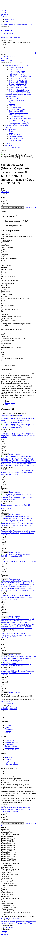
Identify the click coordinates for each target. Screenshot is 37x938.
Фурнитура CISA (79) (16, 89)
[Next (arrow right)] (4, 806)
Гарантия (4, 16)
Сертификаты (10, 744)
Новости (8, 759)
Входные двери (14, 98)
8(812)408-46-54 (6, 30)
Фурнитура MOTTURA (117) (19, 91)
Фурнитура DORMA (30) (18, 84)
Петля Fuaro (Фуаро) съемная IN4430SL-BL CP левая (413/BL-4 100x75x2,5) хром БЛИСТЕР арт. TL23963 (18, 435)
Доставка (4, 10)
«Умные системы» (15, 140)
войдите (20, 415)
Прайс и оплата (10, 740)
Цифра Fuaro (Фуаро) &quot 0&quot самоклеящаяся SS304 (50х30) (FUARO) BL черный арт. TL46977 (16, 635)
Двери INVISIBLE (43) (17, 109)
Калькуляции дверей (12, 742)
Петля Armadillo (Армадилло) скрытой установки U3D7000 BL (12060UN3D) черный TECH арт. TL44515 (18, 532)
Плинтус (12, 104)
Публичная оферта (11, 763)
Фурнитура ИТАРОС (16, 69)
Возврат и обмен (11, 746)
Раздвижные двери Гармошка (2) (20, 118)
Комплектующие (15, 107)
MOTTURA (5, 192)
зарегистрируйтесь (7, 415)
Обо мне (8, 725)
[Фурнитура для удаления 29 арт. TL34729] (18, 496)
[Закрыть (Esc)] (1, 804)
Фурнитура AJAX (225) (17, 78)
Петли (11, 133)
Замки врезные (10, 403)
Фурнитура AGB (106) (17, 75)
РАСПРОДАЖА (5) (16, 120)
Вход (6, 21)
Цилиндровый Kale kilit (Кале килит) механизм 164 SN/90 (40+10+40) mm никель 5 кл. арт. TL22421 (17, 673)
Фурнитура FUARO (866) (18, 87)
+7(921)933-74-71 (7, 34)
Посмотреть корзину (8, 56)
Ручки (11, 131)
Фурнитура (13, 105)
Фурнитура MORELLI (17, 71)
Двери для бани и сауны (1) (18, 113)
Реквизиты (9, 729)
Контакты (4, 14)
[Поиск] (21, 62)
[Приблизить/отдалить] (6, 804)
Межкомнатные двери (17, 100)
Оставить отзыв (10, 749)
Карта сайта (9, 757)
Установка (8, 733)
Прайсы (3, 12)
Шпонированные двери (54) (19, 124)
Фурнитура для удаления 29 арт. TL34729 (15, 505)
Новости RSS (9, 761)
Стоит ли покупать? (12, 748)
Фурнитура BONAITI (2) (18, 80)
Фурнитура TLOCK (16, 67)
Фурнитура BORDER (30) (18, 82)
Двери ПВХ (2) (14, 115)
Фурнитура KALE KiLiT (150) (19, 93)
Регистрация (9, 19)
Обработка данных (11, 765)
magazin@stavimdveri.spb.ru (10, 37)
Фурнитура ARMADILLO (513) (20, 76)
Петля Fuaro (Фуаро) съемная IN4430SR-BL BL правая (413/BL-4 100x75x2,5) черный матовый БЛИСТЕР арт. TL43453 (17, 472)
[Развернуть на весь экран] (4, 804)
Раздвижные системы (16, 138)
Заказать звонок (6, 923)
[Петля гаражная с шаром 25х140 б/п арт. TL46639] (18, 555)
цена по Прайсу (6, 508)
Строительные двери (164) (18, 122)
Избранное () (17, 923)
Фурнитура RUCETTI (16, 73)
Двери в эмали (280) (16, 111)
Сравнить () (27, 923)
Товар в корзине (30, 207)
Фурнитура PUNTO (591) (18, 85)
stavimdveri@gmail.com (9, 709)
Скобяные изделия (15, 136)
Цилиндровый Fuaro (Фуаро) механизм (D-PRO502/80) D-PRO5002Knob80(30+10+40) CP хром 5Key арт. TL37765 (17, 597)
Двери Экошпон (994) (16, 116)
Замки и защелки (15, 134)
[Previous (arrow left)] (1, 806)
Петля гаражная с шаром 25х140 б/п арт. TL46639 (18, 561)
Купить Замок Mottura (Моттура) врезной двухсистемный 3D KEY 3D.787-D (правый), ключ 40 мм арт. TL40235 (16, 809)
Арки (11, 102)
